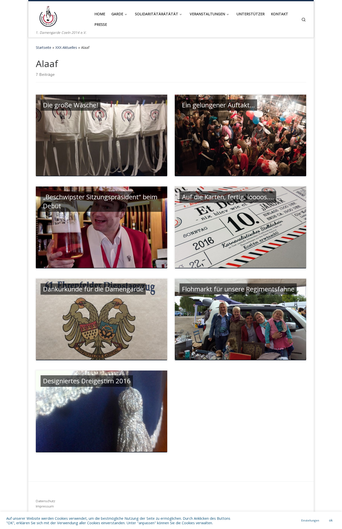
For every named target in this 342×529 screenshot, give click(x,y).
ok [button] (331, 520)
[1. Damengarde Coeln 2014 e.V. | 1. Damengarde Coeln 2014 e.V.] (48, 15)
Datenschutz (45, 501)
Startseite (43, 47)
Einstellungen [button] (310, 520)
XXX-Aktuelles (66, 47)
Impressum (45, 506)
